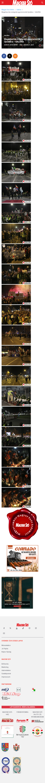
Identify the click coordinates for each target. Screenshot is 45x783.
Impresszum (6, 677)
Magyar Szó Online (8, 10)
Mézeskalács (6, 645)
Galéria (19, 10)
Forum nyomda (22, 712)
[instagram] (29, 628)
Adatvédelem (6, 670)
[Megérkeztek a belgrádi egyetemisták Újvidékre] (16, 71)
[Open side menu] (2, 2)
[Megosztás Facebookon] (4, 56)
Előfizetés (5, 664)
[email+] (4, 633)
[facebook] (4, 628)
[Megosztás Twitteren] (9, 56)
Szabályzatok (6, 674)
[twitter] (10, 628)
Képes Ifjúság (6, 652)
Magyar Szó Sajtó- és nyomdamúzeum (37, 714)
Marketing (5, 667)
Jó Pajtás (5, 649)
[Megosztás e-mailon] (15, 56)
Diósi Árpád (14, 45)
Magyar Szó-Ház (7, 713)
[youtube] (16, 628)
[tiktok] (23, 628)
